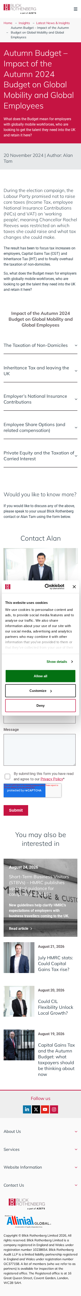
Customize (37, 691)
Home (8, 23)
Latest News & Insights (53, 23)
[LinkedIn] (27, 1109)
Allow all (40, 676)
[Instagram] (54, 1109)
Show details (57, 662)
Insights (24, 23)
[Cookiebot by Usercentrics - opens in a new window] (47, 587)
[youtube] (45, 1109)
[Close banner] (74, 586)
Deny (40, 705)
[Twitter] (36, 1109)
